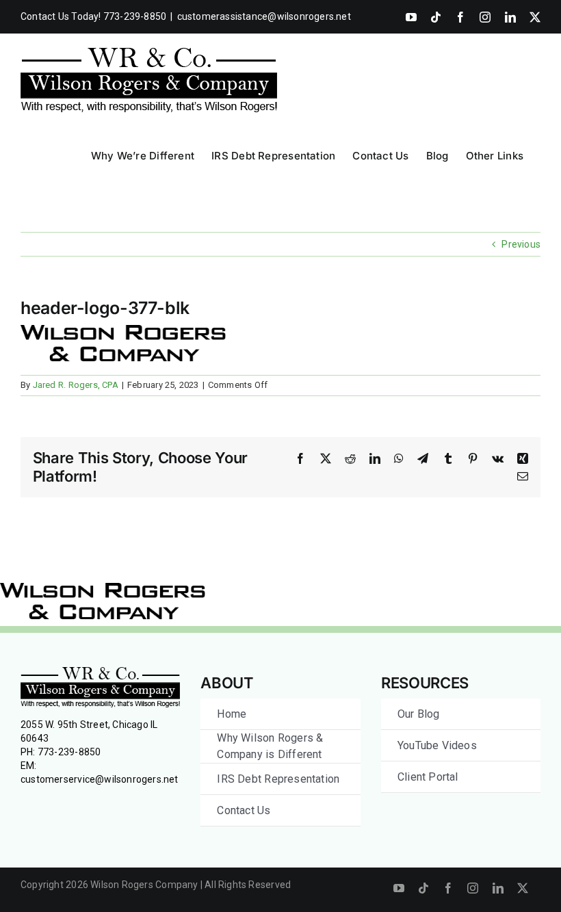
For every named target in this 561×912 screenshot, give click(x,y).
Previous (520, 244)
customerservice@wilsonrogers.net (100, 779)
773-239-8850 (69, 751)
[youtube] (398, 888)
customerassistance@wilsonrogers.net (264, 16)
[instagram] (472, 888)
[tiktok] (423, 888)
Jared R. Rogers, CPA (75, 385)
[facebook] (448, 888)
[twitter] (522, 888)
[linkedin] (498, 888)
